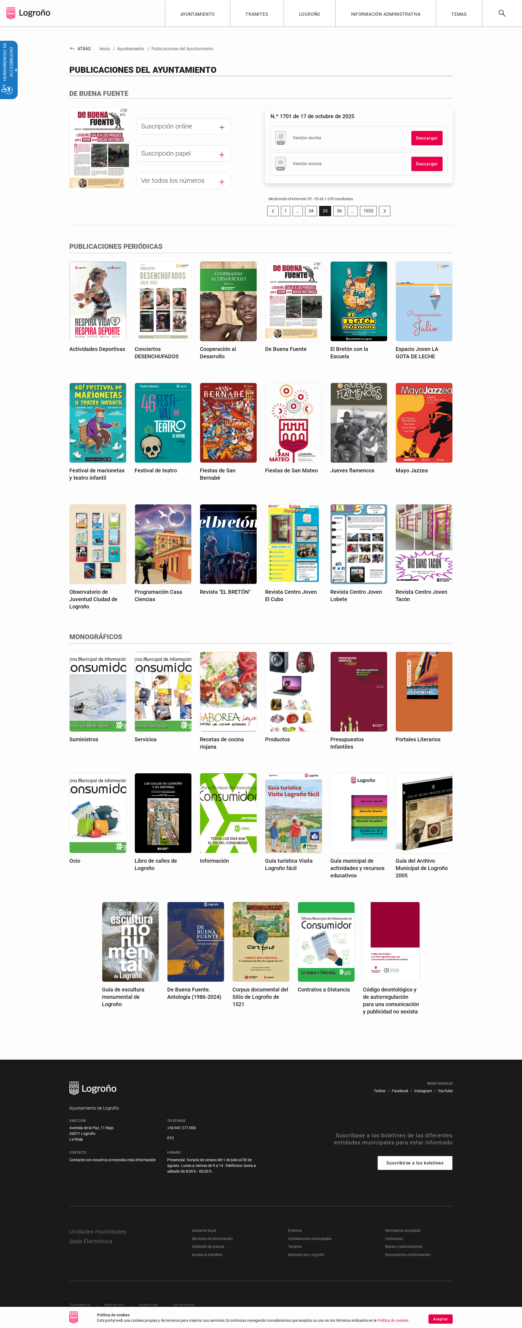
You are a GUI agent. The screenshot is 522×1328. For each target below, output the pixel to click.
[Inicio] (34, 12)
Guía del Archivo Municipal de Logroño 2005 (422, 868)
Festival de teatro (156, 470)
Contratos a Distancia (324, 989)
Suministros (83, 739)
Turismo (295, 1246)
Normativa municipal (402, 1230)
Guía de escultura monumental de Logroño (123, 996)
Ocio (74, 861)
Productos (277, 739)
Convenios (394, 1238)
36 (341, 212)
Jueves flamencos (352, 470)
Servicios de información (212, 1238)
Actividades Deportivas (97, 349)
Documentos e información (408, 1254)
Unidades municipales (97, 1231)
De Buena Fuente (286, 349)
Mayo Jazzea (412, 470)
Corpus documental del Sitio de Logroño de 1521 (260, 996)
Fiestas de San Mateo (291, 470)
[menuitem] (197, 13)
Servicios (146, 739)
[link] (502, 13)
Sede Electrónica (91, 1241)
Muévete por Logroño (306, 1254)
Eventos (295, 1230)
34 (313, 212)
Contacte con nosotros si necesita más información (112, 1160)
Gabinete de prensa (208, 1246)
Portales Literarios (418, 739)
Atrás (80, 48)
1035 (370, 212)
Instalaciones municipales (310, 1238)
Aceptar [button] (440, 1319)
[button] (298, 211)
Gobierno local (204, 1230)
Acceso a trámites (207, 1254)
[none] (11, 13)
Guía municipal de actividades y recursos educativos (357, 868)
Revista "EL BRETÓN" (225, 592)
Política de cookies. (393, 1320)
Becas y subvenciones (403, 1246)
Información (214, 861)
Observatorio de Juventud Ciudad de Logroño (93, 599)
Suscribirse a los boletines (415, 1163)
